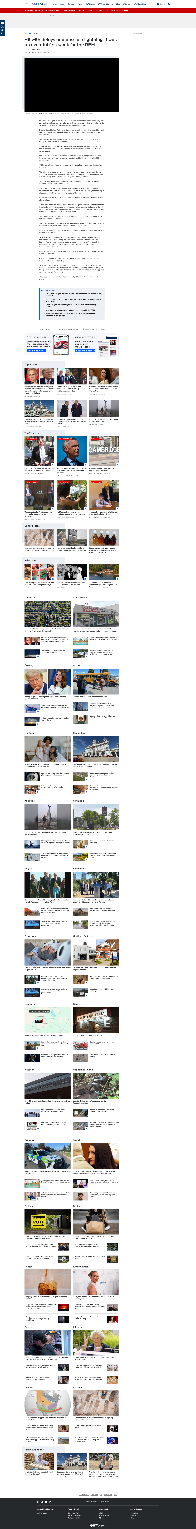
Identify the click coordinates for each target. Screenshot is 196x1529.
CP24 (101, 1513)
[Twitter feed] (38, 1502)
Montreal (28, 34)
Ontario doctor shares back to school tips (90, 697)
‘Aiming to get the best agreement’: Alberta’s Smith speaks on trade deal (45, 698)
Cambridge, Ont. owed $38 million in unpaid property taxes (103, 469)
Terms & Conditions (74, 1515)
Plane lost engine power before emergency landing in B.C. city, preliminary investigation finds (101, 652)
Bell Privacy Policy (74, 1513)
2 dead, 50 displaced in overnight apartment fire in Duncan (102, 1110)
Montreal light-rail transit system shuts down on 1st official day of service (72, 306)
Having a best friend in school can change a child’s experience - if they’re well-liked (45, 765)
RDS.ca (132, 1518)
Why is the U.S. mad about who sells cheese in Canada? (38, 1473)
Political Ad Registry (74, 1518)
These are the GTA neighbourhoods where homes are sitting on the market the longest (46, 630)
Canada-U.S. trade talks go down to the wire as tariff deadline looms (38, 469)
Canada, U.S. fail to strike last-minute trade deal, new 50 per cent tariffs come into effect (71, 389)
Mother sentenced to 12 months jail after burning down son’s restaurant (71, 549)
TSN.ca (101, 1518)
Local (62, 4)
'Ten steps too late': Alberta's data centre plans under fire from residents (38, 514)
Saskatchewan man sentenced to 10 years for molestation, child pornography (54, 923)
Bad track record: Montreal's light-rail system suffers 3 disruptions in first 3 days (73, 300)
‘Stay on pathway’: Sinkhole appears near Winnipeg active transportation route (103, 855)
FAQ (101, 1494)
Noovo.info (134, 1513)
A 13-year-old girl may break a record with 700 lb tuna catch (104, 420)
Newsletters (108, 1494)
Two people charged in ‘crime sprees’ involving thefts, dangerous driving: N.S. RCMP (55, 855)
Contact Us (94, 1494)
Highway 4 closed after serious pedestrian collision (45, 1035)
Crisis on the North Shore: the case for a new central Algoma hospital (94, 969)
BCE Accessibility (42, 1513)
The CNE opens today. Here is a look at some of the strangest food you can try (39, 585)
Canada (71, 4)
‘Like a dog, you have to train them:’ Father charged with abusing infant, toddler (103, 1194)
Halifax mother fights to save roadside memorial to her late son (71, 513)
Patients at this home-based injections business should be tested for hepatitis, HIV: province (104, 787)
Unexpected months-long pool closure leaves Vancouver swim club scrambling (104, 638)
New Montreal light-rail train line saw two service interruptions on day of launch (74, 295)
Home (54, 4)
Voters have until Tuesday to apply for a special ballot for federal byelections (45, 1237)
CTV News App (84, 1494)
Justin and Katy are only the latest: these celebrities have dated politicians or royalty (71, 585)
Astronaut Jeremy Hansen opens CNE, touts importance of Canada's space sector (55, 1194)
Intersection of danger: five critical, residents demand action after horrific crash (55, 1043)
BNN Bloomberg (104, 1515)
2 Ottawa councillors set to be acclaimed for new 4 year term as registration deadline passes (102, 705)
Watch (80, 4)
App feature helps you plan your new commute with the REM (70, 310)
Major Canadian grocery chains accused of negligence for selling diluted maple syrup (102, 550)
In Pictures (90, 4)
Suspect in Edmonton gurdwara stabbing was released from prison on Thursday (95, 765)
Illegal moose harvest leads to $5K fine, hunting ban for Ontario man (104, 977)
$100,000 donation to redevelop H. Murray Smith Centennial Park (53, 1110)
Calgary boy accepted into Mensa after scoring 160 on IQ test (103, 513)
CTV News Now (139, 4)
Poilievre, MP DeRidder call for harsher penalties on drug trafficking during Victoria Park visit (94, 901)
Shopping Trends (123, 4)
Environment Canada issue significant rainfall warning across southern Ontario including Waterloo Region (103, 923)
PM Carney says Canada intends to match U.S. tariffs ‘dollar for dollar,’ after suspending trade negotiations (55, 639)
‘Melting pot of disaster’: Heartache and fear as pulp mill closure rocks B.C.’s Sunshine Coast (104, 1124)
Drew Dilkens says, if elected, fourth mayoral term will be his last (47, 1102)
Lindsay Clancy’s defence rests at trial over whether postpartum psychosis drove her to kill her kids (94, 1172)
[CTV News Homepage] (39, 4)
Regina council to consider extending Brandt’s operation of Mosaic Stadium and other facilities (55, 910)
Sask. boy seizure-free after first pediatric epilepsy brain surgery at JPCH (47, 969)
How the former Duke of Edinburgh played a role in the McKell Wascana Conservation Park (46, 901)
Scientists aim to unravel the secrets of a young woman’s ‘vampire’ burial (39, 549)
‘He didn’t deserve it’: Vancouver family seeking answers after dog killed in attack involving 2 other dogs (104, 1474)
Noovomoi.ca (134, 1515)
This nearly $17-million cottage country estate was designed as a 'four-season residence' (103, 585)
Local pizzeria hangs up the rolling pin (88, 1035)
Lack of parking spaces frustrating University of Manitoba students (92, 833)
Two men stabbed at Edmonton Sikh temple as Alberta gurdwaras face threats (39, 421)
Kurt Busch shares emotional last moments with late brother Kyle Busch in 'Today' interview (47, 1358)
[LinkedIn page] (50, 1502)
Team (115, 1494)
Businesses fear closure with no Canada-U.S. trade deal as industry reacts (71, 421)
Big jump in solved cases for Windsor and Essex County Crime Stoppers (54, 1123)
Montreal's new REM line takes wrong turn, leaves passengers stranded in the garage (71, 315)
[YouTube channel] (46, 1502)
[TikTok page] (42, 1502)
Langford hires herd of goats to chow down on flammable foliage (92, 1102)
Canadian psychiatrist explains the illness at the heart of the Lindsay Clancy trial (103, 389)
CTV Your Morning (105, 4)
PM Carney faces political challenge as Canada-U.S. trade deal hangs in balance (71, 470)
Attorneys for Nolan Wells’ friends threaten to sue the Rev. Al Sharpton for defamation (104, 1182)
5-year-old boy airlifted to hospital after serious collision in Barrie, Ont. (47, 1172)
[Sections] (26, 4)
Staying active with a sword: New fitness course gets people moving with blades (55, 841)
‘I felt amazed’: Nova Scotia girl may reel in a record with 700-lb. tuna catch (47, 833)
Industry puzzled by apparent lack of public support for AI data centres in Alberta (103, 775)
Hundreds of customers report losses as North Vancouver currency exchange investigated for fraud (94, 630)
